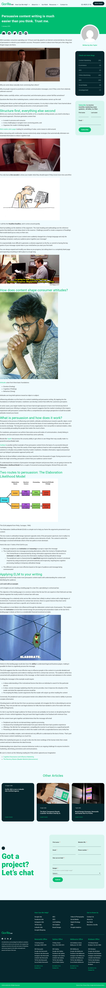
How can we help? (58, 858)
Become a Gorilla (92, 925)
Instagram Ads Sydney (58, 955)
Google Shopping (40, 930)
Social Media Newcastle (41, 962)
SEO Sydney (55, 949)
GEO (80, 70)
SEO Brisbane (92, 949)
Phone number (82, 850)
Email (80, 120)
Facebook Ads (39, 919)
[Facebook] (2, 938)
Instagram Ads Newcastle (42, 955)
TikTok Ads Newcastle (41, 960)
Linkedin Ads (39, 927)
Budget (55, 868)
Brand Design (57, 927)
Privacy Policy (86, 985)
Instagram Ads (39, 922)
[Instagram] (5, 938)
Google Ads (38, 917)
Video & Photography (77, 917)
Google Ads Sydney (57, 951)
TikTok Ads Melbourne (76, 960)
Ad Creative (56, 925)
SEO (80, 80)
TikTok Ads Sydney (57, 960)
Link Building (56, 922)
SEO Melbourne (74, 949)
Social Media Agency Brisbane (94, 963)
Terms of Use (79, 985)
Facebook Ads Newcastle (42, 953)
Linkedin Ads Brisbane (94, 958)
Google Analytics (76, 927)
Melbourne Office (76, 939)
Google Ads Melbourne (76, 951)
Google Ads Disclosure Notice (97, 985)
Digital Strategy (75, 922)
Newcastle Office (41, 939)
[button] (4, 33)
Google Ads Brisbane (94, 951)
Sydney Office (57, 939)
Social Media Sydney (58, 962)
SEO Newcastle (39, 949)
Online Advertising (84, 75)
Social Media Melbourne (77, 962)
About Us (90, 919)
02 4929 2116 (39, 966)
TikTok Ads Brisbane (94, 960)
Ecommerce (82, 65)
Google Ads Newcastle (41, 951)
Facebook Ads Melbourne (77, 953)
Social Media (83, 85)
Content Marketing (85, 60)
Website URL (82, 842)
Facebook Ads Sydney (58, 953)
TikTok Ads (38, 925)
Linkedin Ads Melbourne (77, 958)
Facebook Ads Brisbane (94, 953)
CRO (72, 925)
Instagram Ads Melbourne (77, 955)
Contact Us (90, 917)
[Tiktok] (10, 938)
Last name (94, 112)
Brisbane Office (93, 939)
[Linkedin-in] (8, 938)
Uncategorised (83, 90)
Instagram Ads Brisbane (94, 955)
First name (82, 112)
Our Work (90, 922)
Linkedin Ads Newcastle (41, 958)
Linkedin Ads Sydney (58, 958)
